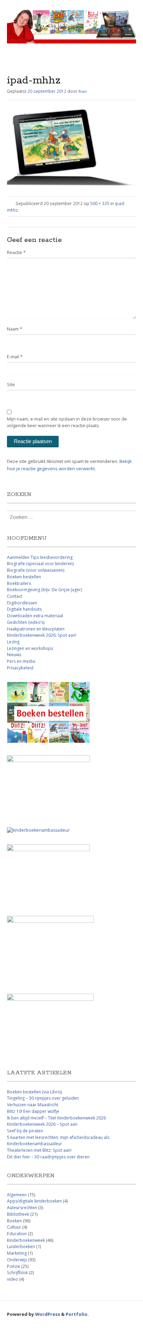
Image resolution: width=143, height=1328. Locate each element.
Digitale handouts (24, 609)
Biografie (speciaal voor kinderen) (40, 564)
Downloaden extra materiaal (35, 616)
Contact (14, 596)
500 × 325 (99, 203)
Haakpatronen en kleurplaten (36, 629)
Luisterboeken (21, 1246)
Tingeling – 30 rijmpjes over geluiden (43, 1098)
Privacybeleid (20, 668)
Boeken (14, 1221)
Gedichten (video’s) (25, 622)
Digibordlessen (22, 603)
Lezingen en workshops (30, 648)
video (12, 1279)
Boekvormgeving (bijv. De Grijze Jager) (44, 590)
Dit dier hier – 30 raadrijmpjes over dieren (48, 1157)
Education (17, 1234)
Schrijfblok (17, 1273)
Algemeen (17, 1195)
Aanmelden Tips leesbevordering (40, 557)
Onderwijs (17, 1260)
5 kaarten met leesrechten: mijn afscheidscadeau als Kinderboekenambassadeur (58, 1140)
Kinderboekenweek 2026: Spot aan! (41, 635)
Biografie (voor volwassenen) (35, 570)
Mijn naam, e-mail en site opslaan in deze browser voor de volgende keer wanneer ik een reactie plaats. (67, 422)
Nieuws (14, 655)
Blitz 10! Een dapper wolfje (33, 1111)
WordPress (47, 1314)
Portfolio (76, 1314)
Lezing (13, 642)
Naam (14, 329)
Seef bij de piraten (25, 1131)
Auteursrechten (22, 1208)
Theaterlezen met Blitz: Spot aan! (39, 1150)
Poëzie (13, 1266)
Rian (82, 91)
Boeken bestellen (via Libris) (34, 1092)
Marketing (17, 1253)
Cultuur (14, 1227)
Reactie (16, 252)
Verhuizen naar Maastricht (32, 1105)
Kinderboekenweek (26, 1240)
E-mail (15, 357)
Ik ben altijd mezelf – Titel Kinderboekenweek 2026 (56, 1118)
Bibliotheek (18, 1214)
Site (11, 385)
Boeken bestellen (24, 577)
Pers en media (21, 661)
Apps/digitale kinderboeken (34, 1201)
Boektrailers (19, 583)
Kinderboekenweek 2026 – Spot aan (42, 1124)
